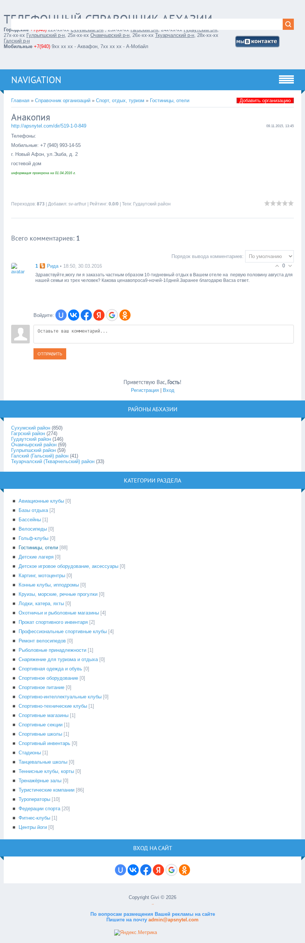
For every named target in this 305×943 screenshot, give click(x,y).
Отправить (50, 354)
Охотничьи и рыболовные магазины (59, 613)
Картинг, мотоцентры (42, 575)
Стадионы (30, 752)
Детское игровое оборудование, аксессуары (68, 566)
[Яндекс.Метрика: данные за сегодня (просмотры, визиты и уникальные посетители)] (135, 933)
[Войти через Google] (112, 315)
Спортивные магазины (43, 715)
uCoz (153, 904)
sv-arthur (77, 204)
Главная (20, 100)
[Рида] (20, 268)
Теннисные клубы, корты (46, 771)
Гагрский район (28, 433)
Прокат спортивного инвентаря (53, 622)
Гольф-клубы (33, 538)
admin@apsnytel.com (173, 919)
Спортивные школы (40, 734)
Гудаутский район (152, 204)
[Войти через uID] (61, 315)
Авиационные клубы (41, 501)
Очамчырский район (34, 444)
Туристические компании (46, 790)
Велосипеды (33, 529)
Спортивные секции (40, 724)
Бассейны (30, 519)
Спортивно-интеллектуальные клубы (60, 697)
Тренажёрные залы (40, 780)
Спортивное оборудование (48, 678)
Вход (168, 390)
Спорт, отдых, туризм (120, 100)
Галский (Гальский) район (39, 456)
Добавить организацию (265, 100)
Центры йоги (33, 827)
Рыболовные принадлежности (52, 650)
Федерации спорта (39, 808)
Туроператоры (34, 799)
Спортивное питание (41, 687)
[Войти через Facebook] (86, 315)
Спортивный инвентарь (44, 743)
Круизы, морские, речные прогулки (58, 594)
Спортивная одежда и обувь (50, 669)
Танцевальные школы (43, 762)
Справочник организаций (62, 100)
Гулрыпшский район (33, 450)
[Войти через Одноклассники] (125, 315)
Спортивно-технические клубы (53, 706)
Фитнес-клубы (34, 818)
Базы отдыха (33, 510)
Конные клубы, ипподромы (49, 585)
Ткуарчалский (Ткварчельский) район (52, 461)
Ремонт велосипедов (42, 641)
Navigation (36, 80)
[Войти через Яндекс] (99, 315)
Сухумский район (30, 428)
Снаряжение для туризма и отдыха (58, 659)
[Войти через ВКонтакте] (73, 315)
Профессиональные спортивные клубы (63, 631)
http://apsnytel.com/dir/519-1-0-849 (48, 126)
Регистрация (145, 390)
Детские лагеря (36, 557)
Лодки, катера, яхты (41, 603)
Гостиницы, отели (169, 100)
